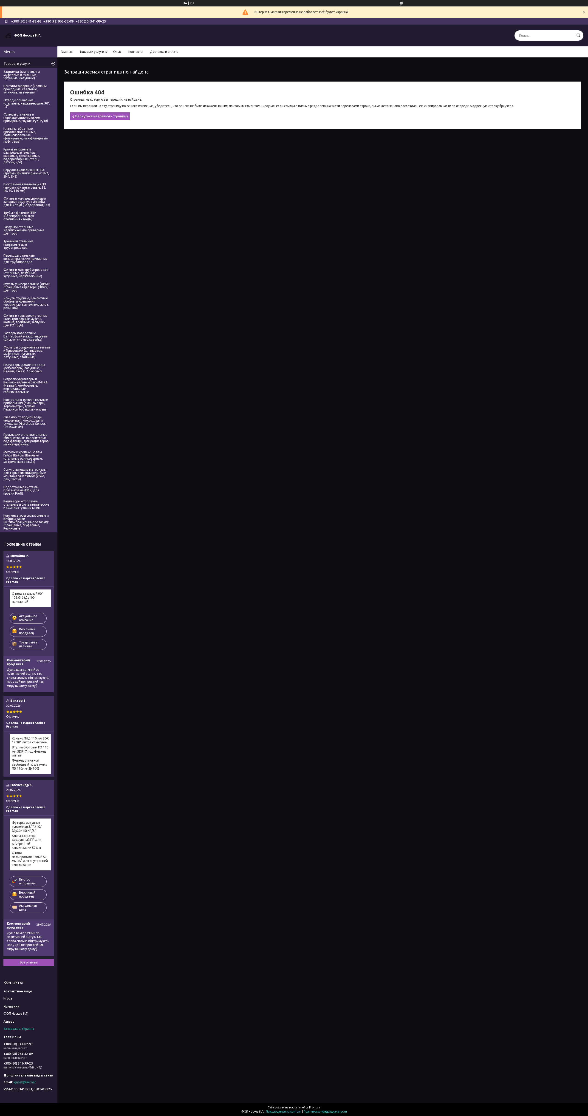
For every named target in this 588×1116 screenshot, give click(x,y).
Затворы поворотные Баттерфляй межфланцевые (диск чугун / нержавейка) (25, 336)
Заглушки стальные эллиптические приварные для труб (23, 230)
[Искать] (578, 35)
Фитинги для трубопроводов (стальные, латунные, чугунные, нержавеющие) (25, 273)
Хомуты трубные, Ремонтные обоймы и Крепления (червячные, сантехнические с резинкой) (26, 303)
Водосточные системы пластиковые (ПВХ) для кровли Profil (21, 490)
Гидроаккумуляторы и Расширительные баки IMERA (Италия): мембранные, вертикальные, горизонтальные (25, 385)
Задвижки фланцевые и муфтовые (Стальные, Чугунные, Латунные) (21, 75)
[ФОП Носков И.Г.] (8, 35)
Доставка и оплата (164, 52)
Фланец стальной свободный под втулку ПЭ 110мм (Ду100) (29, 764)
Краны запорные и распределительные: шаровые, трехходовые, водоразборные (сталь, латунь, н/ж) (21, 155)
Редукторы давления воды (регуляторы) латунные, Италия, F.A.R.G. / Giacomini (24, 368)
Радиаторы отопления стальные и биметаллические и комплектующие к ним (26, 504)
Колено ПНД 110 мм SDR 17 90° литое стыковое (30, 740)
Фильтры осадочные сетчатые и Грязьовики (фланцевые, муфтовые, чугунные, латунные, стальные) (27, 352)
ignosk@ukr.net (25, 1082)
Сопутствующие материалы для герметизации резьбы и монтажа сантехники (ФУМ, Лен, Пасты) (24, 474)
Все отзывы (29, 962)
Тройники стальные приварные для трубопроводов (18, 244)
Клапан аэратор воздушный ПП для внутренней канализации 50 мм (26, 842)
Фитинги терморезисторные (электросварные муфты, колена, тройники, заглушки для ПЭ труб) (25, 320)
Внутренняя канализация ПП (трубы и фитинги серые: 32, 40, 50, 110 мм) (24, 187)
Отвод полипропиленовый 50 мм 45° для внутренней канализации (30, 859)
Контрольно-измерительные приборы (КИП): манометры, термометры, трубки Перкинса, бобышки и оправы (25, 404)
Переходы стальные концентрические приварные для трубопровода (25, 259)
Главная (67, 52)
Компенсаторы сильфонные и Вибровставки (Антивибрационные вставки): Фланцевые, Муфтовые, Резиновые (26, 522)
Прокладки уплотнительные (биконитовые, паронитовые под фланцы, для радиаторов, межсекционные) (26, 439)
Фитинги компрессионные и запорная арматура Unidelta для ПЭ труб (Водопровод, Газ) (26, 202)
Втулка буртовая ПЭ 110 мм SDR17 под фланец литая (30, 751)
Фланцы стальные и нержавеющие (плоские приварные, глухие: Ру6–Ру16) (25, 118)
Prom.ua (314, 1107)
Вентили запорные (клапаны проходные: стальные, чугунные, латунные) (25, 89)
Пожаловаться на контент (284, 1111)
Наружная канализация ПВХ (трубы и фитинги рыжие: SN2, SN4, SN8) (26, 173)
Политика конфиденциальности (325, 1111)
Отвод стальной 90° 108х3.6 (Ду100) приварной (27, 597)
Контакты (135, 52)
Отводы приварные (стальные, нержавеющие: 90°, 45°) (26, 103)
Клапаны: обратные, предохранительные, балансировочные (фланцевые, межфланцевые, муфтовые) (25, 135)
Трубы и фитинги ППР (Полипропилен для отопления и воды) (19, 216)
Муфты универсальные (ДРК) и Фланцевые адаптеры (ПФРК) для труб (26, 287)
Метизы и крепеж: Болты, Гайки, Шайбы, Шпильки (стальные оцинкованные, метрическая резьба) (23, 457)
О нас (117, 52)
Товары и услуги (91, 52)
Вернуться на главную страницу (101, 116)
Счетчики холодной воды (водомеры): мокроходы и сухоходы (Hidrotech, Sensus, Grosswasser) (24, 422)
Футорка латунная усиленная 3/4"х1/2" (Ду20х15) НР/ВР (27, 827)
